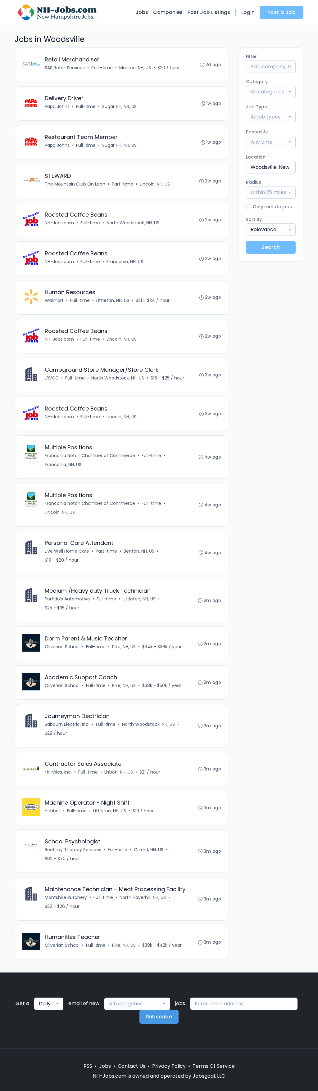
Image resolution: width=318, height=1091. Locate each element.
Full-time (86, 106)
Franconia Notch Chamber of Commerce (90, 455)
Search (270, 247)
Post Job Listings (209, 12)
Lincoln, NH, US (155, 184)
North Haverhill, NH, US (143, 897)
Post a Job (281, 12)
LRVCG (52, 378)
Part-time (102, 68)
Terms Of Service (214, 1066)
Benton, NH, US (139, 551)
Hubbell (53, 811)
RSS (88, 1066)
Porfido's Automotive (67, 599)
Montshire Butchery (66, 897)
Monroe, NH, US (135, 68)
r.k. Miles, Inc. (58, 772)
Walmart (54, 300)
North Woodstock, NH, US (133, 223)
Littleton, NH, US (112, 300)
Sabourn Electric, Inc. (67, 724)
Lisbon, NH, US (118, 772)
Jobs (141, 12)
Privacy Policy (169, 1066)
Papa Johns (57, 106)
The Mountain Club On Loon (75, 184)
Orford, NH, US (148, 849)
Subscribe (159, 1016)
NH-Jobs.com (59, 223)
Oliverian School (62, 647)
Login (248, 12)
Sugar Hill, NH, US (119, 106)
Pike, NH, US (124, 647)
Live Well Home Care (67, 551)
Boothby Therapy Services (73, 849)
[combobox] (271, 92)
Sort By (254, 219)
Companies (168, 12)
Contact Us (131, 1066)
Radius (253, 182)
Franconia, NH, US (125, 261)
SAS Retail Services (65, 68)
